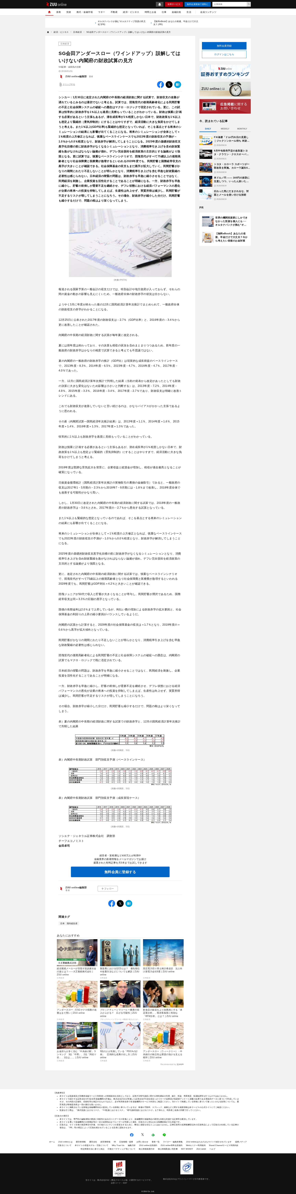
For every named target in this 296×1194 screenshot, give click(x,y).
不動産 (114, 12)
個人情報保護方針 (147, 1149)
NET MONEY (187, 1149)
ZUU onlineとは (65, 1142)
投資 (68, 12)
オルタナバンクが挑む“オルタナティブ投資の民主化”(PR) (122, 23)
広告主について (65, 1145)
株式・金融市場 (85, 12)
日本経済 (64, 44)
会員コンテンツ (208, 12)
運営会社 (93, 1142)
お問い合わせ (142, 1142)
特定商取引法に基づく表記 (92, 1149)
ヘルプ (212, 1149)
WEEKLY (225, 129)
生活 (189, 12)
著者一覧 (156, 1142)
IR (115, 1142)
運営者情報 (81, 1142)
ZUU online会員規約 (148, 1145)
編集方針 (132, 1145)
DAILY (208, 129)
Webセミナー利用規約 (196, 1145)
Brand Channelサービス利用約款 (223, 1145)
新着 (58, 12)
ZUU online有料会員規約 (172, 1145)
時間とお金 (150, 12)
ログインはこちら (224, 54)
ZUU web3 (201, 1149)
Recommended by (168, 1064)
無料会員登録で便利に (197, 4)
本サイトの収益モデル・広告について (91, 1145)
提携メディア (241, 1142)
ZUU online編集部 (76, 76)
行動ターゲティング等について (121, 1149)
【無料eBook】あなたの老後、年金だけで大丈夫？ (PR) (175, 23)
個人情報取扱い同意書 (168, 1149)
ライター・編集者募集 (173, 1142)
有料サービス (174, 4)
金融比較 (176, 12)
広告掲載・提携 (126, 1142)
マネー (101, 12)
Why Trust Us (118, 1145)
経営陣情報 (105, 1142)
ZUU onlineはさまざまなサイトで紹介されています (209, 1142)
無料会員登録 (224, 45)
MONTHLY (242, 129)
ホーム (52, 1142)
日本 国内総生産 (68, 923)
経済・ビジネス (131, 12)
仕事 (164, 12)
